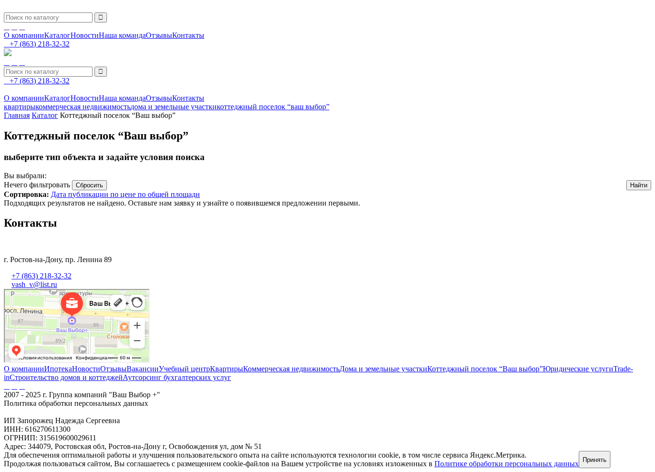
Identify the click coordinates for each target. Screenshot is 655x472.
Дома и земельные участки (383, 369)
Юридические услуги (578, 369)
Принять (595, 459)
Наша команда (122, 35)
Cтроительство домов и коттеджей (66, 377)
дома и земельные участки (173, 107)
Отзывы (159, 35)
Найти (638, 185)
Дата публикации (80, 194)
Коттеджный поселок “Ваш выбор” (485, 369)
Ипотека (58, 369)
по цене (124, 194)
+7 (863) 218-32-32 (41, 276)
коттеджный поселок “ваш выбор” (273, 107)
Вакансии (143, 369)
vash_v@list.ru (34, 284)
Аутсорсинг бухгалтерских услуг (177, 377)
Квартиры (226, 369)
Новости (84, 35)
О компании (24, 35)
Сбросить (89, 185)
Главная (17, 115)
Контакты (188, 35)
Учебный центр (184, 369)
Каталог (57, 35)
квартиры (19, 107)
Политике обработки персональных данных (506, 464)
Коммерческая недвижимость (291, 369)
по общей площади (169, 194)
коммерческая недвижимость (82, 107)
